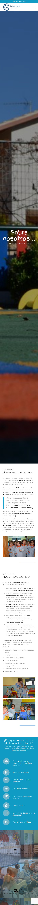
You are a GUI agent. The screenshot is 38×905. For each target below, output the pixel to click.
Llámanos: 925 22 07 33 (19, 1)
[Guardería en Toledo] (16, 7)
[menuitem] (32, 7)
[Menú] (32, 7)
